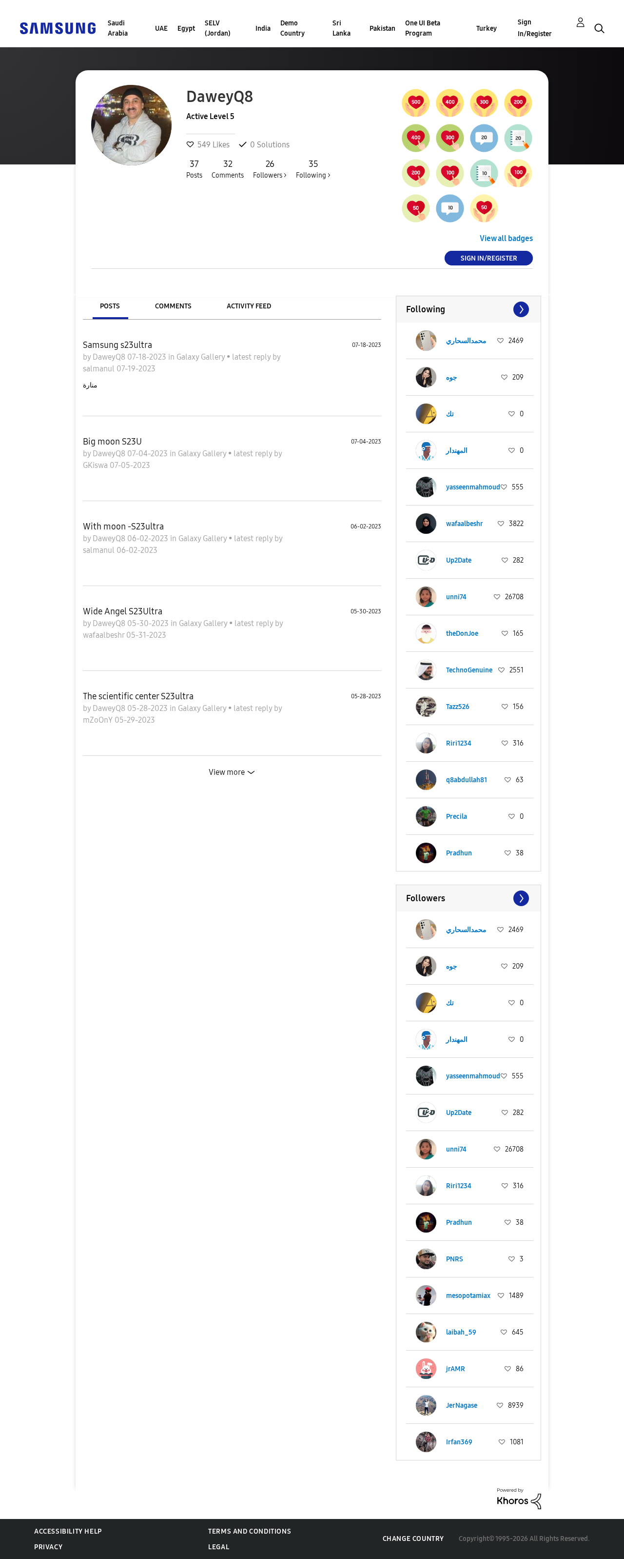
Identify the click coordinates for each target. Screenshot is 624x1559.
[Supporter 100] (450, 173)
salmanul (100, 368)
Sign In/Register (535, 28)
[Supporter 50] (415, 208)
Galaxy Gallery (201, 357)
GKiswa (96, 465)
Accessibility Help (68, 1531)
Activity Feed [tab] (249, 306)
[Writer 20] (518, 138)
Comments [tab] (173, 306)
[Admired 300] (484, 103)
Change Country (413, 1539)
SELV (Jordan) (218, 28)
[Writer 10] (484, 173)
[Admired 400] (450, 103)
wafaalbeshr (104, 635)
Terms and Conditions (249, 1531)
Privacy (48, 1547)
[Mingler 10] (450, 208)
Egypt (186, 28)
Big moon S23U (112, 441)
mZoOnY (99, 720)
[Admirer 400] (415, 138)
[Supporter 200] (415, 173)
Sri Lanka (341, 28)
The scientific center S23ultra (138, 696)
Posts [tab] (110, 306)
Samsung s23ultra (117, 345)
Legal (218, 1547)
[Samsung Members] (58, 27)
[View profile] (426, 340)
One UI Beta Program (422, 28)
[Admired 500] (415, 103)
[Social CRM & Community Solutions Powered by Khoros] (519, 1498)
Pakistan (382, 28)
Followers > (270, 169)
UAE (161, 28)
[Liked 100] (518, 173)
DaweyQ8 (110, 357)
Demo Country (292, 28)
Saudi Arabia (118, 28)
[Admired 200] (518, 103)
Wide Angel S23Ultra (122, 611)
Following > (313, 169)
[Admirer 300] (450, 138)
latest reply (252, 357)
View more (227, 772)
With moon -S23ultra (123, 526)
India (263, 28)
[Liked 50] (484, 208)
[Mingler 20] (484, 138)
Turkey (486, 28)
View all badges (506, 238)
